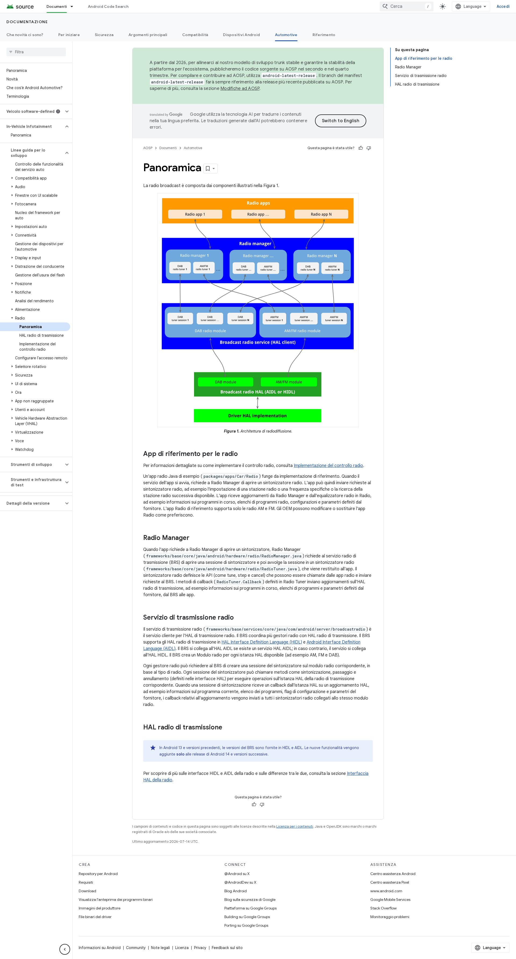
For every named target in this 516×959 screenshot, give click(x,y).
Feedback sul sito (227, 948)
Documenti (56, 6)
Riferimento (324, 34)
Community (136, 948)
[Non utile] (369, 148)
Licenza (182, 948)
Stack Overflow (383, 908)
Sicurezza (104, 34)
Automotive (286, 34)
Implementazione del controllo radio (328, 465)
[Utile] (361, 148)
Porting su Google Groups (246, 925)
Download (87, 890)
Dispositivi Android (241, 34)
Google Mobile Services (390, 899)
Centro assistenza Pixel (389, 882)
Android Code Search (108, 6)
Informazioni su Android (100, 948)
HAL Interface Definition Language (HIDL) (261, 642)
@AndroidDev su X (240, 882)
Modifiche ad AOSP (239, 88)
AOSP (147, 148)
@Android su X (237, 873)
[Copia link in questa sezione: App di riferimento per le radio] (243, 454)
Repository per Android (98, 873)
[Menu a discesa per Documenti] (74, 6)
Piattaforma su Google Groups (250, 908)
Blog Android (235, 890)
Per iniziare (69, 34)
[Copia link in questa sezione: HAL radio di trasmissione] (227, 727)
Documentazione (27, 21)
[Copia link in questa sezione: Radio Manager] (194, 538)
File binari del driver (95, 916)
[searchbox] (36, 52)
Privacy (200, 948)
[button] (32, 111)
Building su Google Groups (247, 916)
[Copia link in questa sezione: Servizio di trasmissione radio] (239, 617)
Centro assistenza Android (392, 873)
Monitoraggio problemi (389, 916)
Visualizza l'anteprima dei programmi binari (116, 899)
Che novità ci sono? (24, 34)
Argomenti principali (147, 34)
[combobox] (406, 6)
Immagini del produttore (99, 908)
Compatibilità (195, 34)
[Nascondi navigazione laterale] (64, 949)
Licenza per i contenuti (294, 826)
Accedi (503, 6)
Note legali (160, 948)
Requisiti (86, 882)
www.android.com (386, 890)
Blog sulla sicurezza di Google (249, 899)
